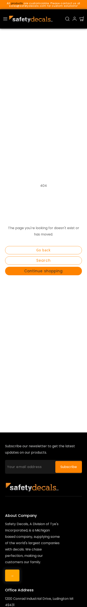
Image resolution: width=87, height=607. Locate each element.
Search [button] (43, 260)
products (17, 3)
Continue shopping (43, 271)
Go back (43, 250)
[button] (5, 18)
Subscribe (68, 466)
